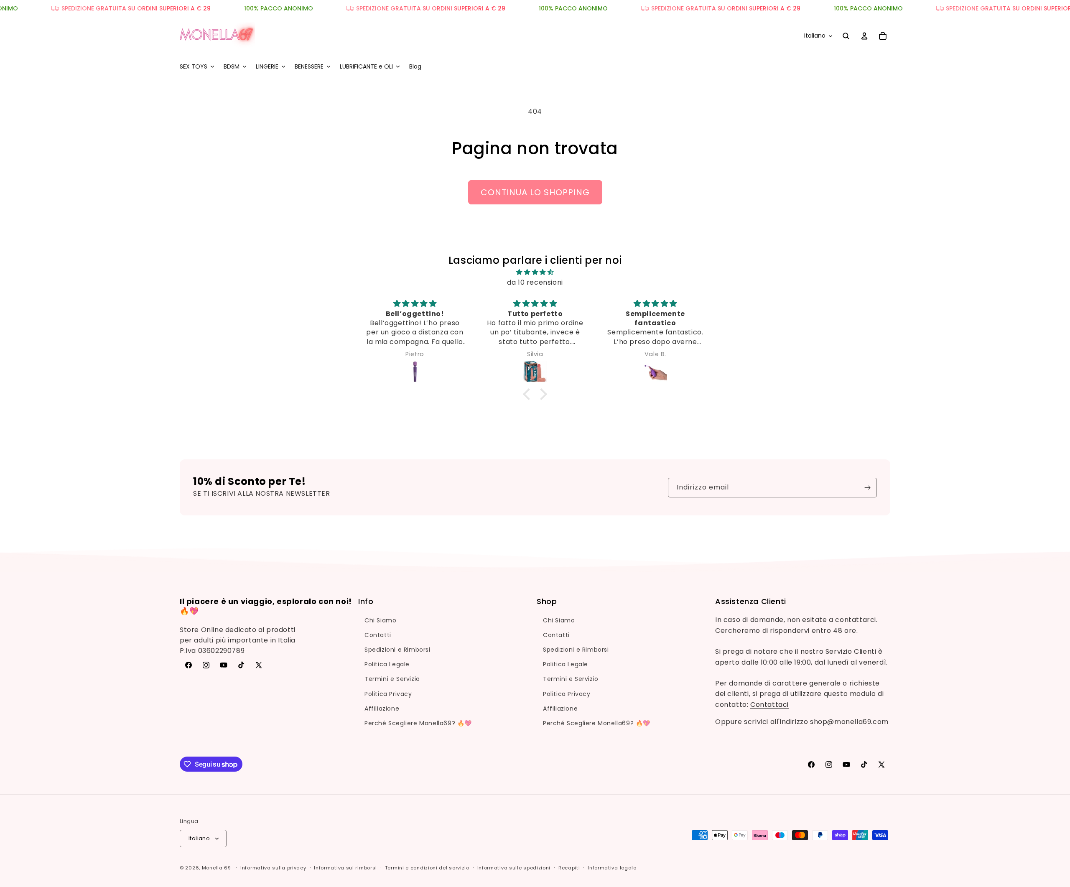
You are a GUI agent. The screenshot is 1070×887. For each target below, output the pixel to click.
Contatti (377, 635)
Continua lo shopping (535, 192)
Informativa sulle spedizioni (514, 867)
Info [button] (365, 601)
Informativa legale (612, 867)
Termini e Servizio (392, 679)
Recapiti (569, 867)
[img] (535, 272)
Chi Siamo (380, 620)
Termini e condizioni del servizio (427, 867)
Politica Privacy (388, 694)
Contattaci (769, 704)
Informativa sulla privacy (273, 867)
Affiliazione (381, 708)
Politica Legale (387, 664)
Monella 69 (216, 867)
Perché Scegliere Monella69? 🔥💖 (418, 723)
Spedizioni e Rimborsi (397, 649)
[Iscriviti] (867, 487)
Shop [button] (547, 601)
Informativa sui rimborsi (345, 867)
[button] (197, 66)
